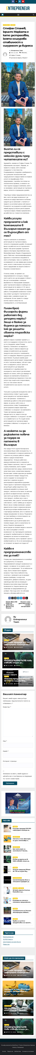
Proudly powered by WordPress (9, 1045)
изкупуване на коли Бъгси (12, 942)
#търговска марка (15, 58)
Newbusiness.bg (8, 937)
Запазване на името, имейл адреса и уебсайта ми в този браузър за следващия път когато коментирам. (17, 776)
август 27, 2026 (11, 1032)
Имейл (6, 751)
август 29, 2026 (11, 975)
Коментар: (7, 707)
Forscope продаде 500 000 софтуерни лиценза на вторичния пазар (17, 644)
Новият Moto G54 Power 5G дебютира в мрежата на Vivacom (11, 605)
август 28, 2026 (11, 994)
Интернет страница (9, 761)
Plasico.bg (6, 944)
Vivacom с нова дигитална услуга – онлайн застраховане (24, 604)
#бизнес (24, 52)
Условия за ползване (28, 1051)
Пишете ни (10, 1051)
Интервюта (6, 25)
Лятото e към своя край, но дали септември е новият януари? (22, 840)
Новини (13, 25)
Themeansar (20, 1047)
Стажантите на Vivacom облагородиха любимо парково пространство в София (22, 913)
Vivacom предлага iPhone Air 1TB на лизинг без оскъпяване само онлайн (17, 680)
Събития (21, 888)
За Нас (4, 1051)
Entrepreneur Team (17, 50)
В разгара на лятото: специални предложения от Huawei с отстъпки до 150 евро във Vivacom (22, 903)
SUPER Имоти (8, 939)
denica (17, 665)
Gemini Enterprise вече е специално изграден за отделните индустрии (21, 881)
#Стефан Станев (14, 55)
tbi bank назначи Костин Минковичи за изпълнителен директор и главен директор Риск (22, 892)
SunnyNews (19, 647)
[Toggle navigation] (18, 15)
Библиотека (17, 1051)
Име (5, 741)
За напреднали (17, 877)
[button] (33, 15)
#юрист (25, 58)
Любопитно (16, 836)
